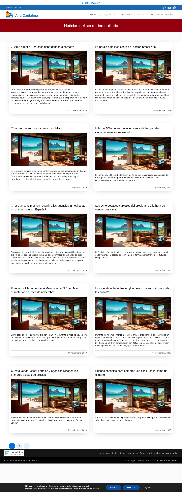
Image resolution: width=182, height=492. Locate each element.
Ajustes (148, 487)
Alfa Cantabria (26, 15)
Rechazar (131, 487)
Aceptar (113, 487)
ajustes (96, 489)
